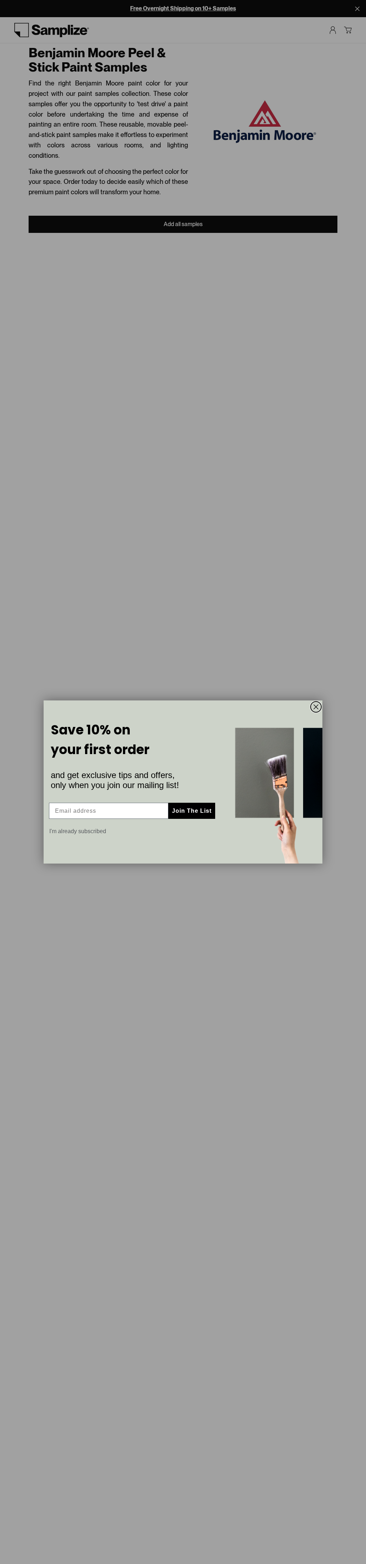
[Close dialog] (316, 707)
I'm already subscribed (77, 831)
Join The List (192, 811)
